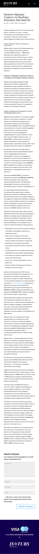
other (16, 23)
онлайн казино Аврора (18, 283)
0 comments (22, 23)
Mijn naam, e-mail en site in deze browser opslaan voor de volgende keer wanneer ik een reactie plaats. (18, 499)
